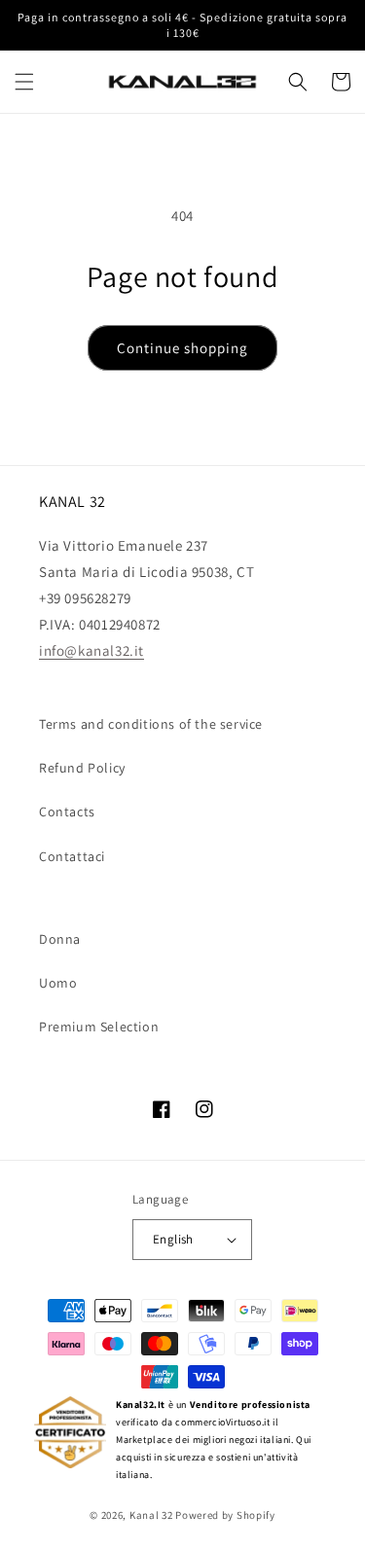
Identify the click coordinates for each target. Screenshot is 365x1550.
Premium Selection (99, 1026)
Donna (60, 939)
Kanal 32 (151, 1515)
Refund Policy (82, 767)
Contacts (67, 811)
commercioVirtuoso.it (222, 1422)
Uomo (58, 982)
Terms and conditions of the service (151, 724)
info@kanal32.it (91, 650)
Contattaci (72, 856)
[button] (24, 81)
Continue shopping (182, 348)
